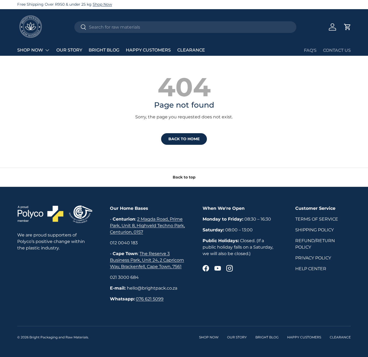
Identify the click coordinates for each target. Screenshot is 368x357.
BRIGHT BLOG (104, 50)
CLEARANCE (191, 50)
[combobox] (185, 27)
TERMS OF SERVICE (316, 219)
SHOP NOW (30, 50)
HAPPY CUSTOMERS (148, 50)
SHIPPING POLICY (314, 229)
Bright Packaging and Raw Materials (58, 337)
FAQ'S (310, 50)
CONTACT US (337, 50)
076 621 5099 (150, 298)
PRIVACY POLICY (313, 257)
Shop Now (102, 4)
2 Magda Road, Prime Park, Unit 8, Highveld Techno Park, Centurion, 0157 (147, 226)
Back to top (184, 177)
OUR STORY (69, 50)
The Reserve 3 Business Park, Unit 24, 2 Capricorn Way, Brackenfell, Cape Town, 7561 (147, 260)
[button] (347, 27)
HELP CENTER (310, 268)
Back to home (184, 138)
